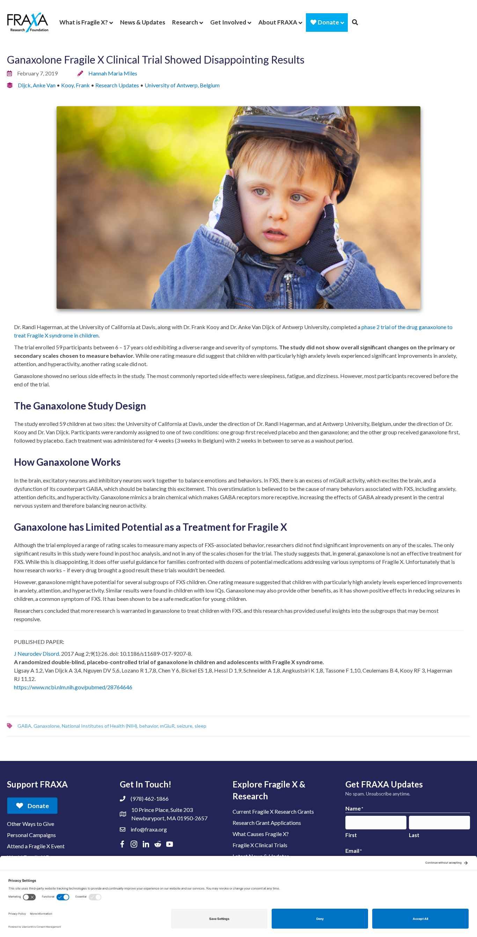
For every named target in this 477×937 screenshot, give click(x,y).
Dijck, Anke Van (37, 85)
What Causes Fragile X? (261, 833)
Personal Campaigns (31, 834)
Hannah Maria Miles (112, 73)
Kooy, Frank (75, 85)
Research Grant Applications (267, 822)
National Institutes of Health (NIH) (99, 726)
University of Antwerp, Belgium (182, 85)
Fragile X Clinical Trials (260, 845)
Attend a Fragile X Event (36, 846)
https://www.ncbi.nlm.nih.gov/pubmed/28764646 (73, 687)
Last (414, 835)
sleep (200, 726)
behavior (148, 726)
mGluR (167, 726)
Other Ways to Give (30, 823)
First (351, 835)
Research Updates (117, 85)
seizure (184, 726)
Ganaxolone (47, 726)
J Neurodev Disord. (37, 653)
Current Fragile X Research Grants (273, 811)
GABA (24, 726)
